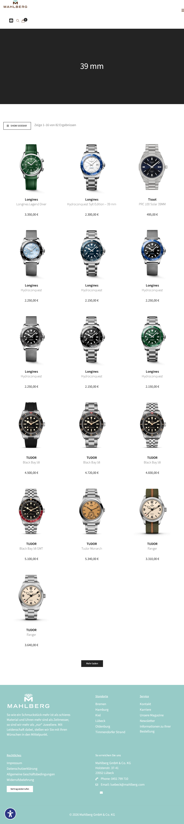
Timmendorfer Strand (110, 732)
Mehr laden (92, 663)
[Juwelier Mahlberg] (15, 5)
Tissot (152, 199)
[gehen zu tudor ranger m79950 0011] (152, 511)
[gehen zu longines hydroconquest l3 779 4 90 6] (152, 253)
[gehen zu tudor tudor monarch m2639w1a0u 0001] (92, 511)
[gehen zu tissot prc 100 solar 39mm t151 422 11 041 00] (152, 167)
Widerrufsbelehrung (20, 780)
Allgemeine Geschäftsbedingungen (31, 774)
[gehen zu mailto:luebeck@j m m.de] (101, 792)
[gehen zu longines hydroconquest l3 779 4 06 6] (152, 339)
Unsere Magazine (152, 715)
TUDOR (31, 457)
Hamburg (102, 709)
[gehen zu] (17, 21)
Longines (31, 199)
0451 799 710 (119, 778)
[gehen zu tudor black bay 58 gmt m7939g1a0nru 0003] (31, 511)
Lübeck (100, 721)
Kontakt (145, 704)
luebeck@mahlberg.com (127, 784)
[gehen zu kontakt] (11, 20)
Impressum (14, 763)
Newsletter (147, 721)
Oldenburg (102, 726)
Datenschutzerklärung (22, 768)
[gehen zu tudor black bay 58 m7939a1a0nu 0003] (31, 425)
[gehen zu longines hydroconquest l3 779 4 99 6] (31, 253)
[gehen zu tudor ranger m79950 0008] (31, 597)
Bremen (100, 704)
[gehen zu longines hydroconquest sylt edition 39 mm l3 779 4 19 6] (92, 167)
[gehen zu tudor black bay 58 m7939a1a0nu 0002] (92, 425)
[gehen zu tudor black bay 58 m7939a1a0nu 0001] (152, 425)
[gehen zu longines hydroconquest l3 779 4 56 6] (92, 339)
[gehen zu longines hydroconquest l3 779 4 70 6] (31, 339)
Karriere (145, 709)
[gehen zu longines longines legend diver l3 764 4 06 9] (31, 167)
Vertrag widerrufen (20, 789)
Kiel (98, 715)
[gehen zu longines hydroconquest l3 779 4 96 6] (92, 253)
